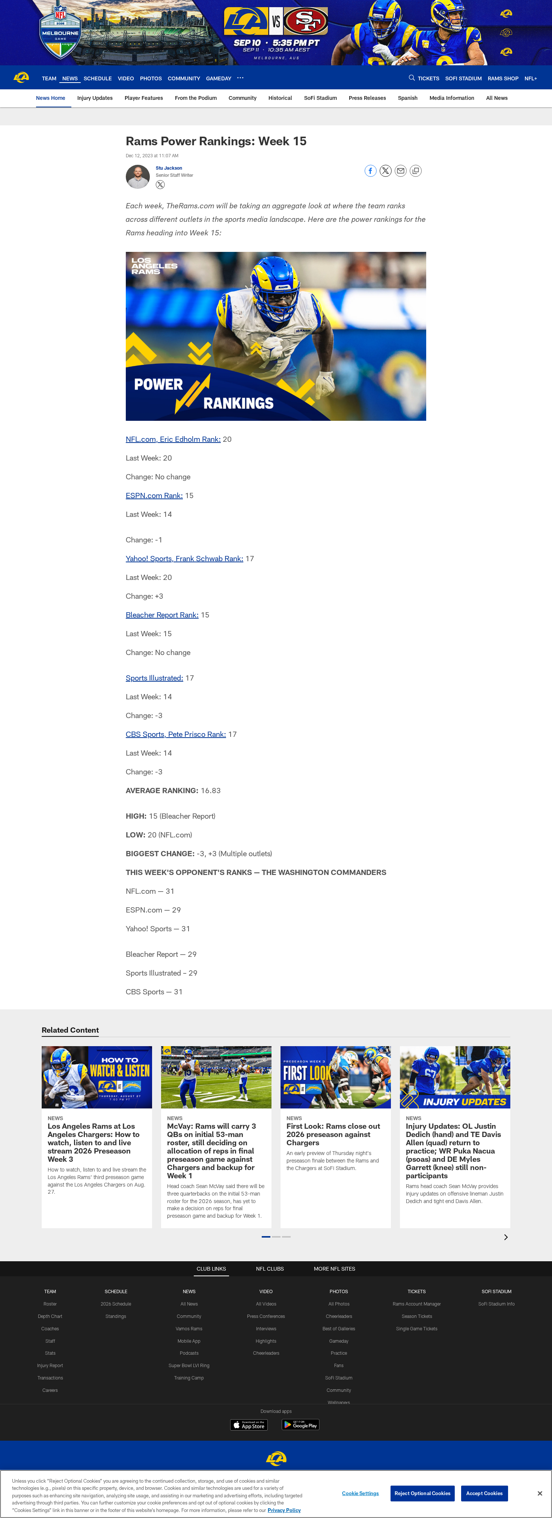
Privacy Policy (284, 1510)
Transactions (50, 1377)
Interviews (266, 1328)
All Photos (339, 1303)
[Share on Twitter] (386, 175)
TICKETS (417, 1291)
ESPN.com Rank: (154, 495)
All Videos (266, 1303)
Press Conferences (266, 1316)
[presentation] (507, 1238)
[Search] (412, 77)
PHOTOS (339, 1291)
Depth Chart (50, 1316)
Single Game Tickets (416, 1328)
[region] (276, 1494)
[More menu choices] (240, 78)
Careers (50, 1390)
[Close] (540, 1493)
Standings (116, 1316)
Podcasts (189, 1352)
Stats (50, 1352)
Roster (50, 1303)
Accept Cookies (484, 1493)
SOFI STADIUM (496, 1291)
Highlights (266, 1340)
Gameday (338, 1340)
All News (189, 1303)
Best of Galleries (339, 1328)
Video (266, 1291)
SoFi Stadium (339, 1377)
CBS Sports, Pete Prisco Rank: (176, 733)
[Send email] (401, 175)
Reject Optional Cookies (423, 1493)
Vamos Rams (189, 1328)
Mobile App (189, 1340)
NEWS (189, 1291)
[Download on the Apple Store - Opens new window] (249, 1425)
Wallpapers (339, 1402)
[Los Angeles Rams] (276, 1460)
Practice (339, 1352)
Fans (339, 1365)
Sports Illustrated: (154, 677)
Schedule (116, 1291)
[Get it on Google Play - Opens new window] (300, 1428)
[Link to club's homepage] (21, 77)
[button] (266, 1236)
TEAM (50, 1291)
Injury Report (50, 1365)
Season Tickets (417, 1316)
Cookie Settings (360, 1493)
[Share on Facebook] (371, 175)
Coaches (50, 1328)
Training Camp (189, 1377)
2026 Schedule (116, 1303)
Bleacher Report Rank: (162, 614)
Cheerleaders (266, 1352)
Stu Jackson (169, 167)
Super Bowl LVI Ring (189, 1365)
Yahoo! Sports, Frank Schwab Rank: (184, 558)
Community (189, 1316)
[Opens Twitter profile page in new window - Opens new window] (160, 184)
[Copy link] (416, 171)
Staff (50, 1340)
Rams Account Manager (417, 1303)
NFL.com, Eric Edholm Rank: (173, 438)
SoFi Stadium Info (496, 1303)
